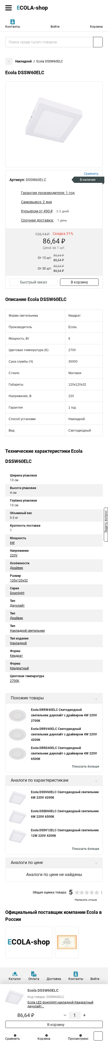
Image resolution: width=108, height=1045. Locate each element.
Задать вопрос (106, 522)
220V (14, 555)
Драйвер (16, 568)
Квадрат (16, 656)
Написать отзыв (86, 900)
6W (12, 543)
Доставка (54, 979)
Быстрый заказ (33, 282)
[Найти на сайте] (98, 42)
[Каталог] (8, 7)
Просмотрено (78, 1039)
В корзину (79, 282)
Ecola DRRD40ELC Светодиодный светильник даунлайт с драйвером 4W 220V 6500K (64, 753)
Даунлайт (17, 605)
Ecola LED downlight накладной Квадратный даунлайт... (60, 1004)
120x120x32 (19, 580)
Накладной (23, 61)
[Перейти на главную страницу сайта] (39, 8)
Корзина (96, 26)
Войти (55, 26)
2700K (14, 681)
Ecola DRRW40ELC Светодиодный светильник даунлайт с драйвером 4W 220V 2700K (64, 715)
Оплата (33, 979)
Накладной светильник (27, 630)
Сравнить (12, 1039)
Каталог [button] (15, 979)
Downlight (17, 593)
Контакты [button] (12, 26)
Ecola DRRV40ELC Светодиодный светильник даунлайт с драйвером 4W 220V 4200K (64, 734)
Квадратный (19, 668)
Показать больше (85, 766)
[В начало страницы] (98, 1036)
